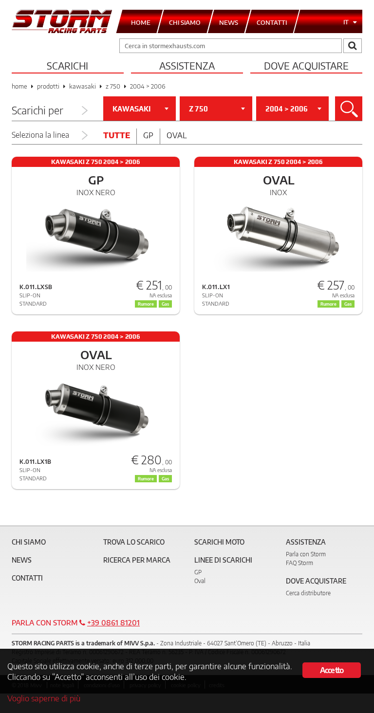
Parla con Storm (306, 554)
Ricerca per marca (136, 560)
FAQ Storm (299, 563)
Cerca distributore (308, 593)
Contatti (27, 578)
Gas (165, 304)
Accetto (331, 670)
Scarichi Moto (219, 542)
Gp (148, 135)
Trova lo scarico (134, 542)
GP (198, 572)
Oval (177, 135)
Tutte (116, 135)
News (22, 560)
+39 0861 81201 (113, 622)
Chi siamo (29, 542)
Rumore (146, 304)
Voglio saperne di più (43, 698)
